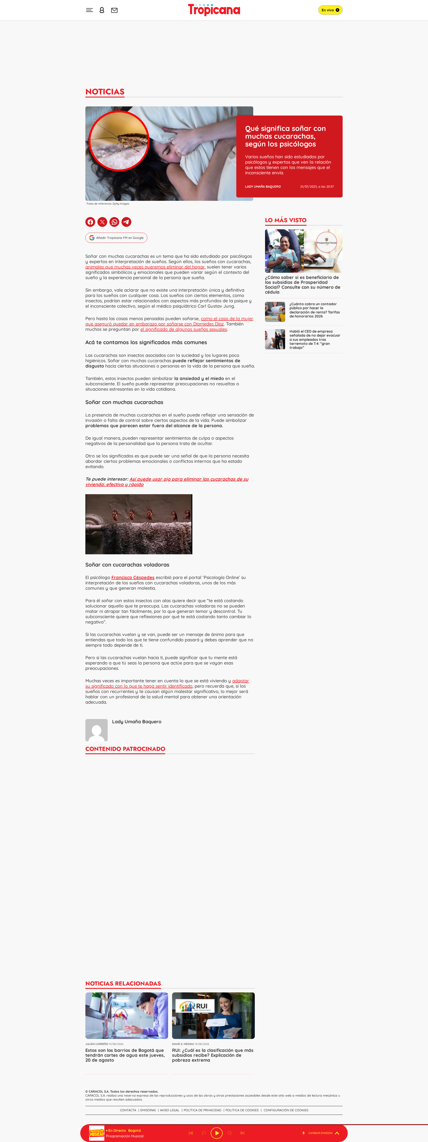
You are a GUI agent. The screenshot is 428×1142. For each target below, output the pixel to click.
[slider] (215, 1124)
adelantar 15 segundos (230, 1133)
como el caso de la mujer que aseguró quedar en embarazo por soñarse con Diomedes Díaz (169, 321)
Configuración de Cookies (286, 1110)
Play (217, 1133)
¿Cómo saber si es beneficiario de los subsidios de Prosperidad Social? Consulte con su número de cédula (302, 284)
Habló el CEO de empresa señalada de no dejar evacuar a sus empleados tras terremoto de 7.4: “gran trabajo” (315, 339)
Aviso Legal (169, 1110)
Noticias (105, 91)
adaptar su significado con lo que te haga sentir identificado (167, 683)
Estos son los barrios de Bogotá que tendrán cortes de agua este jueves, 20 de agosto (125, 1055)
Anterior (191, 1133)
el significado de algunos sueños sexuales (183, 329)
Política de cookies (242, 1110)
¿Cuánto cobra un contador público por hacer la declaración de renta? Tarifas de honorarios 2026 (315, 310)
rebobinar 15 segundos (204, 1133)
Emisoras (148, 1110)
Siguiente (243, 1133)
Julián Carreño (96, 1044)
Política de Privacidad (202, 1110)
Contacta (128, 1110)
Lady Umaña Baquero (263, 187)
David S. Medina (183, 1044)
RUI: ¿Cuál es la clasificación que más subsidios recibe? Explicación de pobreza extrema (212, 1055)
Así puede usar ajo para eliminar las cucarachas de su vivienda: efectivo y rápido (166, 481)
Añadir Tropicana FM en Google (120, 238)
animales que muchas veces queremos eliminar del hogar (145, 267)
